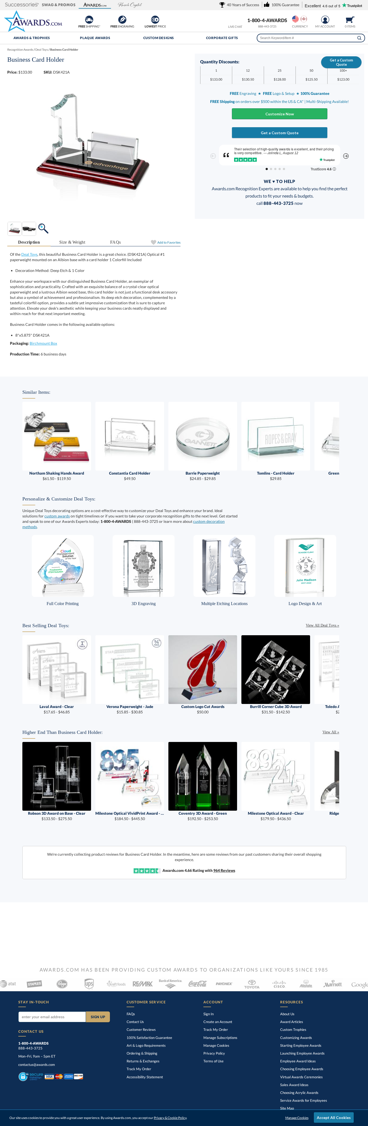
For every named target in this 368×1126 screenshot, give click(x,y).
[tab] (29, 242)
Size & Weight (72, 242)
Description (29, 242)
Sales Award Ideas (294, 1085)
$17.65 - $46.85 (57, 709)
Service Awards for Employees (303, 1100)
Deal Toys (29, 254)
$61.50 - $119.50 (56, 476)
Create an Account (217, 1022)
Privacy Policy (214, 1053)
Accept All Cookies (334, 1117)
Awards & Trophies (31, 38)
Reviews (224, 870)
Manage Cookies (216, 1045)
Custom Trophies (293, 1029)
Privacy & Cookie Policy (170, 1118)
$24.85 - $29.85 (203, 476)
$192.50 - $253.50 (203, 816)
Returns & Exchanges (143, 1061)
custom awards (57, 516)
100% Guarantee (149, 1037)
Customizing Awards (296, 1037)
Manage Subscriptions (220, 1037)
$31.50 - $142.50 (276, 709)
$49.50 (129, 476)
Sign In (208, 1014)
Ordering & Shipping (142, 1053)
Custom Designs (158, 38)
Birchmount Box (43, 343)
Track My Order (139, 1069)
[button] (22, 5)
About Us (287, 1014)
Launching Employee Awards (302, 1053)
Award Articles (291, 1022)
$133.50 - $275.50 (56, 816)
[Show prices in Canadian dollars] (303, 19)
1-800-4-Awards (267, 20)
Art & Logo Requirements (146, 1045)
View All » (330, 732)
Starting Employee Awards (300, 1045)
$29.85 (275, 476)
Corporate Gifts (222, 38)
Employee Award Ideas (298, 1061)
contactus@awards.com (36, 1064)
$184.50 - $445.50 (129, 816)
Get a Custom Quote (341, 62)
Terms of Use (213, 1061)
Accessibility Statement (145, 1077)
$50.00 (202, 709)
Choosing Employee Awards (301, 1069)
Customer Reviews (141, 1029)
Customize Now (279, 114)
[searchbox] (311, 38)
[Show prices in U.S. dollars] (295, 19)
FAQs (115, 242)
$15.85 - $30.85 (129, 709)
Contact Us (135, 1022)
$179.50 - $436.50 (276, 816)
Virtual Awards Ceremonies (301, 1077)
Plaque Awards (95, 38)
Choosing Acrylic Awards (299, 1092)
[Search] (359, 38)
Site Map (287, 1108)
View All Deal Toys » (322, 625)
